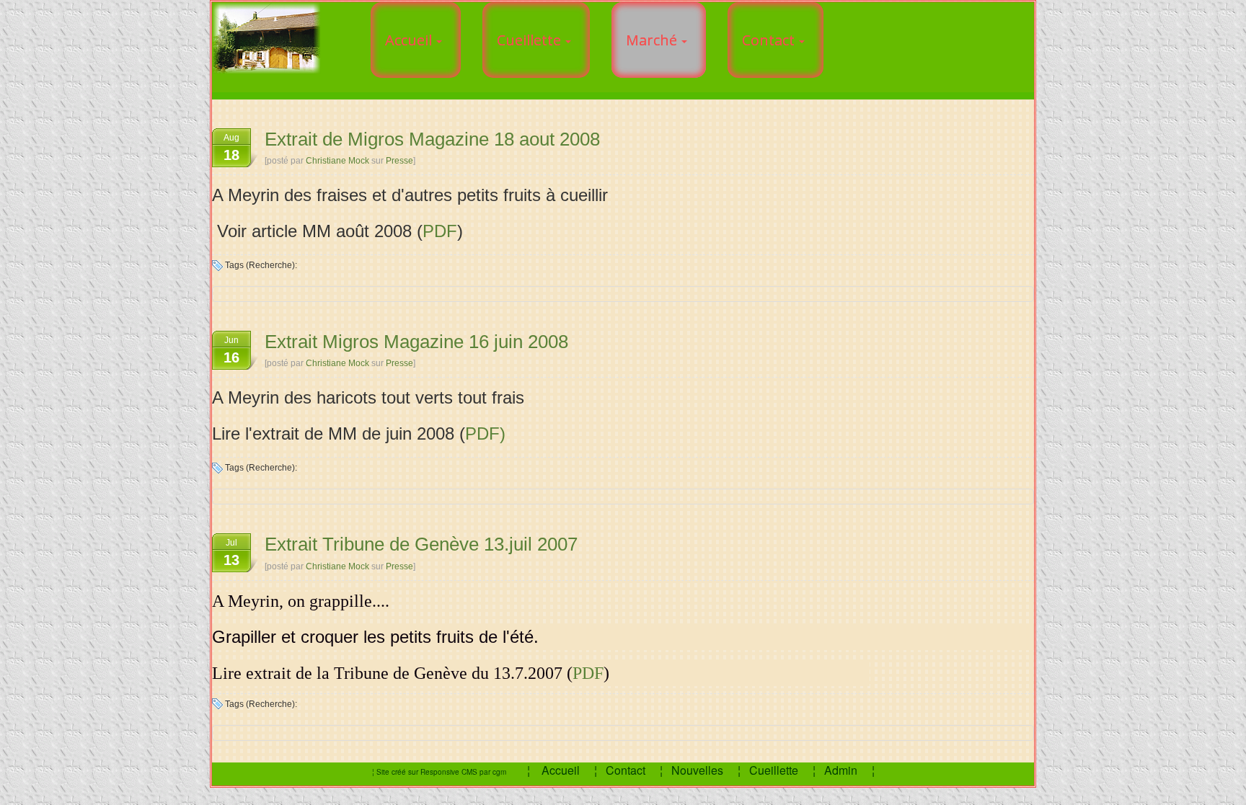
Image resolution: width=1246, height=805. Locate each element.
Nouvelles (697, 770)
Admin (842, 770)
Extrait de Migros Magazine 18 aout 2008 (432, 139)
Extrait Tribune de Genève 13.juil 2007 (421, 544)
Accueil (561, 770)
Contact (627, 770)
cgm (499, 772)
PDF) (485, 433)
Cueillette (773, 770)
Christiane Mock (337, 161)
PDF (440, 231)
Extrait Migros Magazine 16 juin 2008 (416, 341)
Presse (399, 161)
